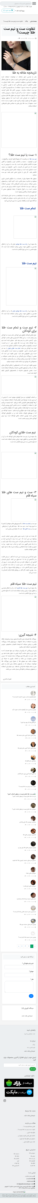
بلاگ (26, 21)
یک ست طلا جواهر (22, 244)
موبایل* (31, 971)
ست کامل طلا (26, 529)
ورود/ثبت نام (20, 11)
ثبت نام (33, 1069)
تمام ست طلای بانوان (14, 348)
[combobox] (16, 4)
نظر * (32, 979)
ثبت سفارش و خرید (29, 1034)
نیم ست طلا (33, 159)
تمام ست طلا (28, 208)
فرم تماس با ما (31, 1047)
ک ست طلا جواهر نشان (19, 311)
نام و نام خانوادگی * (27, 964)
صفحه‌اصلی (33, 21)
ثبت (31, 996)
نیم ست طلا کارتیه (22, 588)
